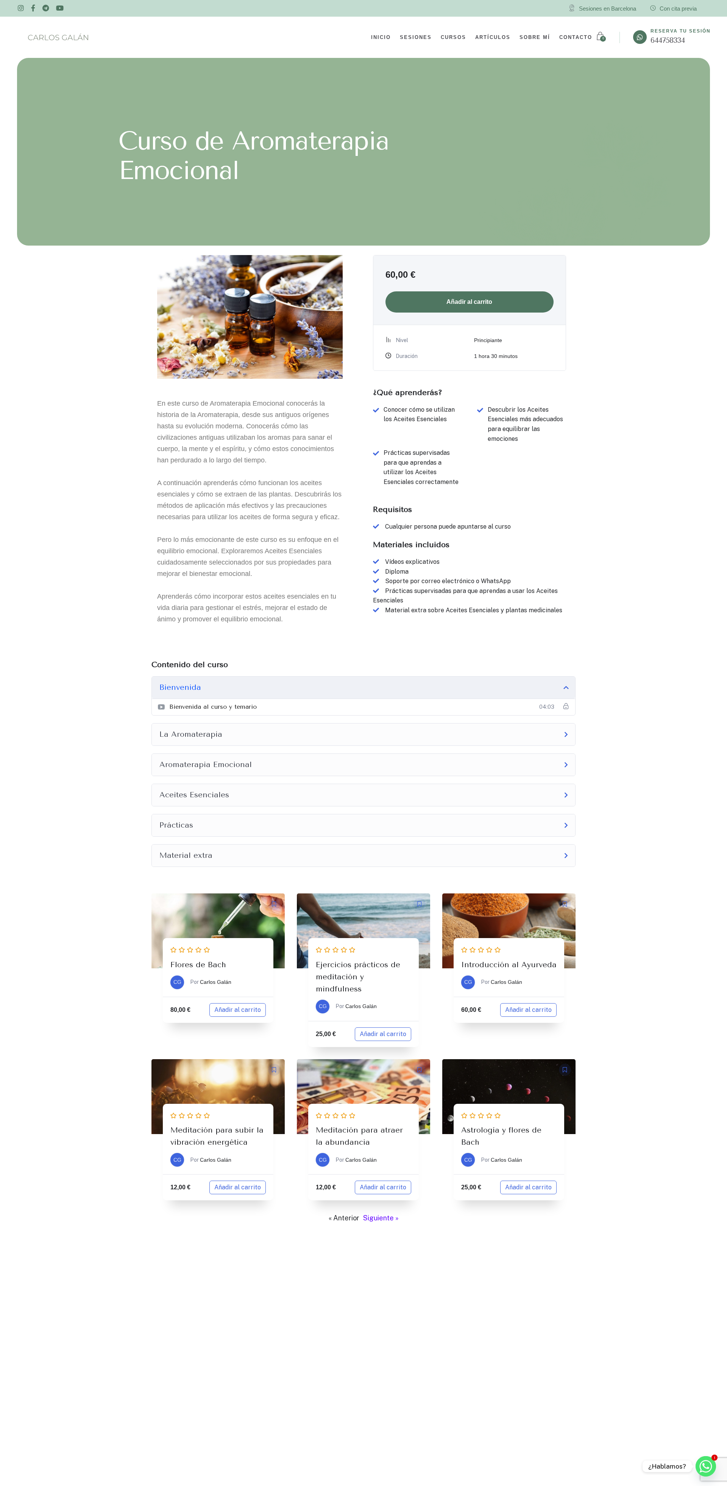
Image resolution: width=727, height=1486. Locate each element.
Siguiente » (381, 1218)
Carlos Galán (215, 982)
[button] (274, 904)
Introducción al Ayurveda (509, 964)
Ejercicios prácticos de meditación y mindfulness (358, 976)
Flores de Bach (198, 964)
